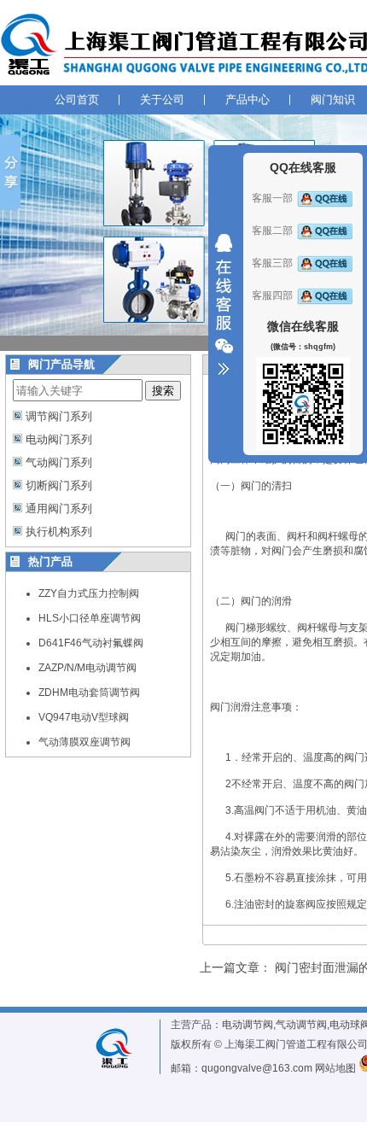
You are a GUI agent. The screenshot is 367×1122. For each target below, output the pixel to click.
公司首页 (77, 99)
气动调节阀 (301, 1025)
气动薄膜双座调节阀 (84, 742)
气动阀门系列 (59, 462)
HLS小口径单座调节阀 (89, 618)
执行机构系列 (59, 531)
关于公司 (162, 99)
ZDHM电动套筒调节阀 (89, 692)
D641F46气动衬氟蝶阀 (90, 643)
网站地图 (335, 1068)
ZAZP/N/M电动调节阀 (87, 668)
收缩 (223, 305)
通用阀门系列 (59, 508)
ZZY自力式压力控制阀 (88, 593)
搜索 (163, 390)
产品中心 (247, 99)
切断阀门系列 (59, 485)
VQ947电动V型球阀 (83, 717)
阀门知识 (333, 99)
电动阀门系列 (59, 439)
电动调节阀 (247, 1025)
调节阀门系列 (59, 416)
